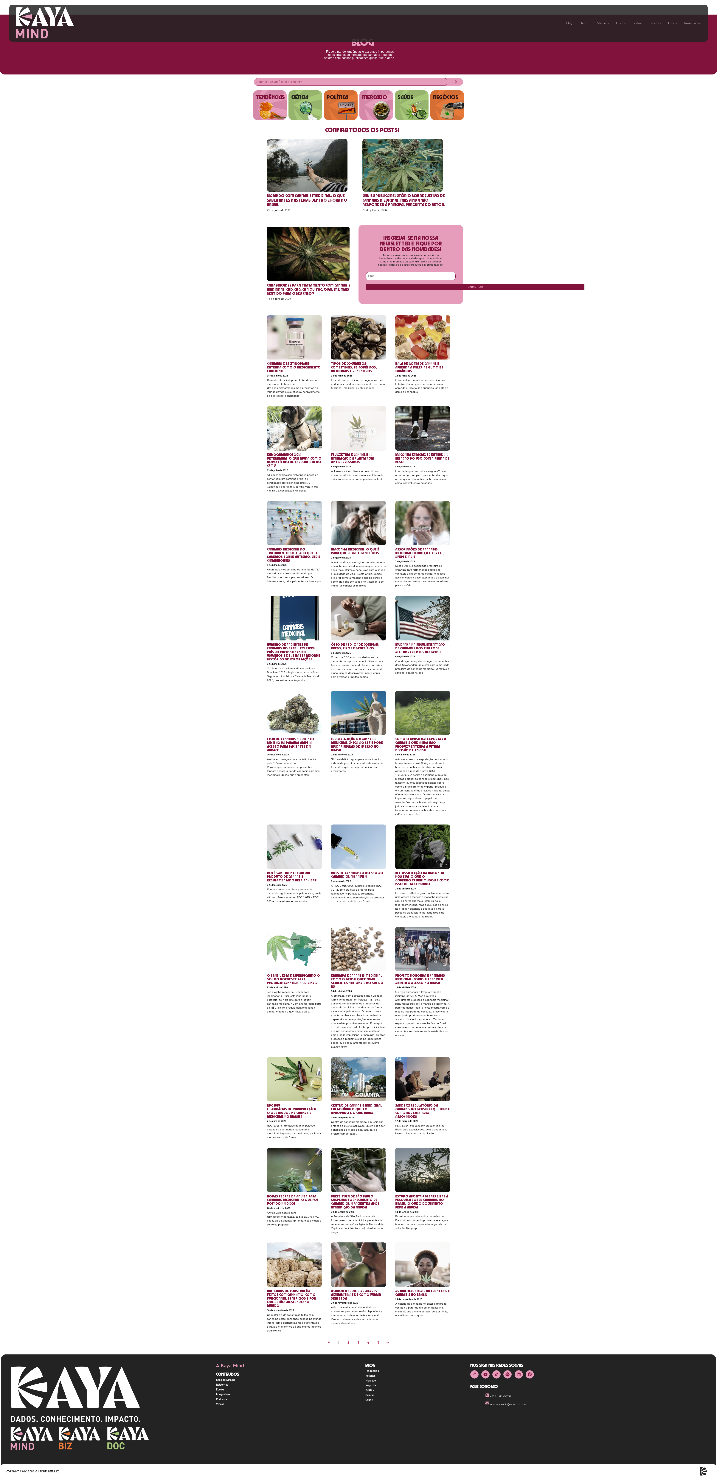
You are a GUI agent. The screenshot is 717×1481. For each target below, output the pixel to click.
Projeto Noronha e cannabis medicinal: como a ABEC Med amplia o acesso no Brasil (420, 979)
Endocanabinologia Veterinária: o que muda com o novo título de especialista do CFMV (294, 460)
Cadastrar (475, 287)
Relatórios (602, 23)
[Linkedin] (519, 1374)
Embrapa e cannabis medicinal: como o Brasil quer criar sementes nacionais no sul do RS (357, 980)
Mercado (370, 1380)
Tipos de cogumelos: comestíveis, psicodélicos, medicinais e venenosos (354, 367)
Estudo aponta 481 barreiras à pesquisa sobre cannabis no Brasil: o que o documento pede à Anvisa (421, 1201)
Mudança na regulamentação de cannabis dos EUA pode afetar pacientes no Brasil (420, 648)
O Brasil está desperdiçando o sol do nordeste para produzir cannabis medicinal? (293, 979)
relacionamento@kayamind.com (507, 1404)
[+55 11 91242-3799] (487, 1395)
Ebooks (220, 1389)
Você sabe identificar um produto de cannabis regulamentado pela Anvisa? (292, 876)
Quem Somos (692, 23)
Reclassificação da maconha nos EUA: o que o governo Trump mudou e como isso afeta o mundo (422, 878)
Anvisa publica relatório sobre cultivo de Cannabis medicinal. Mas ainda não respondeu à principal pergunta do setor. (404, 200)
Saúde (369, 1400)
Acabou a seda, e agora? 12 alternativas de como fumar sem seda (356, 1294)
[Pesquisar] (455, 82)
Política (370, 1390)
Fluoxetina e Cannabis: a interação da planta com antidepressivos (352, 458)
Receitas (370, 1375)
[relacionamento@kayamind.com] (487, 1403)
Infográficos (223, 1394)
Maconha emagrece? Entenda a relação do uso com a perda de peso (422, 458)
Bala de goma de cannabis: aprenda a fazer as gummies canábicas (419, 367)
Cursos (672, 23)
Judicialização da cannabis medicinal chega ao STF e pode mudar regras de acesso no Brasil (357, 744)
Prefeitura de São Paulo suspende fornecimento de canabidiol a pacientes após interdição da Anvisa (355, 1201)
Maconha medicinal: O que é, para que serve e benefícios (355, 551)
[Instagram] (474, 1374)
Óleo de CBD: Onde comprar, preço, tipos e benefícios (355, 646)
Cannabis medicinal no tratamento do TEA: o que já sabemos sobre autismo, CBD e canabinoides (293, 554)
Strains (584, 23)
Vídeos (638, 23)
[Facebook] (530, 1374)
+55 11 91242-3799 (500, 1396)
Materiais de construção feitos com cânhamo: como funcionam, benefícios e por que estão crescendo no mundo (291, 1298)
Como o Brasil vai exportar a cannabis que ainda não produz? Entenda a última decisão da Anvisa (420, 744)
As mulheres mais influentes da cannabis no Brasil (422, 1293)
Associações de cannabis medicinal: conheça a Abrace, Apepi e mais (419, 553)
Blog (569, 23)
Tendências (372, 1371)
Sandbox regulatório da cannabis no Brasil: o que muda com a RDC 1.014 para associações (422, 1110)
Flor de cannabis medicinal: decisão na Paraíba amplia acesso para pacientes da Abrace (290, 744)
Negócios (370, 1385)
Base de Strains (225, 1380)
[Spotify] (507, 1374)
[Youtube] (485, 1374)
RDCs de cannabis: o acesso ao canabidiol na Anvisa (357, 875)
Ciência (369, 1395)
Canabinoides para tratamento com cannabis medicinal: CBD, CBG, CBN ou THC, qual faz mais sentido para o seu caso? (308, 289)
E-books (621, 23)
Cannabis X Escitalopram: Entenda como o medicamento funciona (294, 367)
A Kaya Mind (230, 1365)
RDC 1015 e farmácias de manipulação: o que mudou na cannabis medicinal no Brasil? (291, 1110)
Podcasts (655, 23)
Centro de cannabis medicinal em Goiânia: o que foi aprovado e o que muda (356, 1109)
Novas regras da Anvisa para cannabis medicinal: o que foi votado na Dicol (292, 1200)
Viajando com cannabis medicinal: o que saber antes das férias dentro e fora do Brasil (307, 200)
